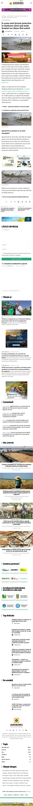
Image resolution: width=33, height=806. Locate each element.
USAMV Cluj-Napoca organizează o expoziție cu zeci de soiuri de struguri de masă (21, 705)
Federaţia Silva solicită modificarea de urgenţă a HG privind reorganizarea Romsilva (14, 415)
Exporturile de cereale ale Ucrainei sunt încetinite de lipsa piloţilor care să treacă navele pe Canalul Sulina (16, 427)
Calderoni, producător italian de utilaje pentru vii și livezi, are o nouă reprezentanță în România (21, 651)
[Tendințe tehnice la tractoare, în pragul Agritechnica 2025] (6, 622)
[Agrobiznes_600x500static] (16, 339)
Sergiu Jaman (17, 623)
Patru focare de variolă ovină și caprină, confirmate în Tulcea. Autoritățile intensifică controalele (16, 522)
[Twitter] (19, 730)
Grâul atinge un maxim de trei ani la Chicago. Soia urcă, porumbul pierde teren (16, 550)
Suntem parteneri (11, 564)
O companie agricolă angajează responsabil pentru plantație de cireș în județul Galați (21, 696)
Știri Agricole (10, 16)
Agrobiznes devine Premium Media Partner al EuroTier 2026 (21, 685)
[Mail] (13, 730)
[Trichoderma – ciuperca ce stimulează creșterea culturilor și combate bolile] (6, 662)
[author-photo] (13, 623)
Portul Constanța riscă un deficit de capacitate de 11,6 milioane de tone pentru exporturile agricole (16, 434)
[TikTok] (16, 730)
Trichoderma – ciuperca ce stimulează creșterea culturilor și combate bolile (21, 661)
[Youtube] (26, 730)
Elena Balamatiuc (8, 31)
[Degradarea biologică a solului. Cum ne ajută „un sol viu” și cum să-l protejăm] (6, 632)
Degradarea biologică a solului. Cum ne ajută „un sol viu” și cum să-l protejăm (21, 631)
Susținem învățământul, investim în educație (14, 589)
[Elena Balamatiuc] (3, 31)
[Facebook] (8, 34)
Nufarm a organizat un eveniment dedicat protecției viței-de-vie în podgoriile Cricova (16, 321)
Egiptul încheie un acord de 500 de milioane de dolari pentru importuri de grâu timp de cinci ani (16, 408)
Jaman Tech (27, 791)
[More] (26, 34)
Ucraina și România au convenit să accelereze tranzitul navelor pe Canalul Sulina (15, 355)
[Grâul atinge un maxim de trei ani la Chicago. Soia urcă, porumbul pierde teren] (16, 539)
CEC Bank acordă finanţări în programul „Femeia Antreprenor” (25, 209)
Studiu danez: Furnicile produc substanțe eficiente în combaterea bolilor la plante (21, 641)
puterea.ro (5, 82)
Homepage (4, 16)
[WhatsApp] (19, 34)
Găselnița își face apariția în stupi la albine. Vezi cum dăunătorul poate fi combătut (21, 671)
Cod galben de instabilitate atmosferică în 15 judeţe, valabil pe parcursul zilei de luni (8, 210)
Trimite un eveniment (20, 265)
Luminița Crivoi (17, 634)
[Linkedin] (15, 34)
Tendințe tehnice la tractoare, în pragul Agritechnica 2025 (21, 620)
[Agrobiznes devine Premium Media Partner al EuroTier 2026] (6, 687)
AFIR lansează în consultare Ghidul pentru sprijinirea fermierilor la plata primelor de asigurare (16, 369)
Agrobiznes (16, 699)
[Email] (23, 34)
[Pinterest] (12, 34)
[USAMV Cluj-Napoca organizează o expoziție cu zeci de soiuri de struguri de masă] (6, 706)
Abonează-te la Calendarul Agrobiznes (11, 290)
